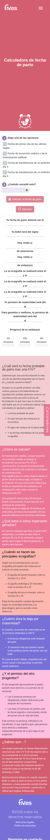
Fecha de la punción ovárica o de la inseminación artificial (25, 155)
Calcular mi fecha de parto (26, 199)
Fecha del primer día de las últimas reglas (25, 146)
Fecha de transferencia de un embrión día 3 (26, 164)
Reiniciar (26, 209)
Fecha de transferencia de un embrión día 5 (26, 174)
